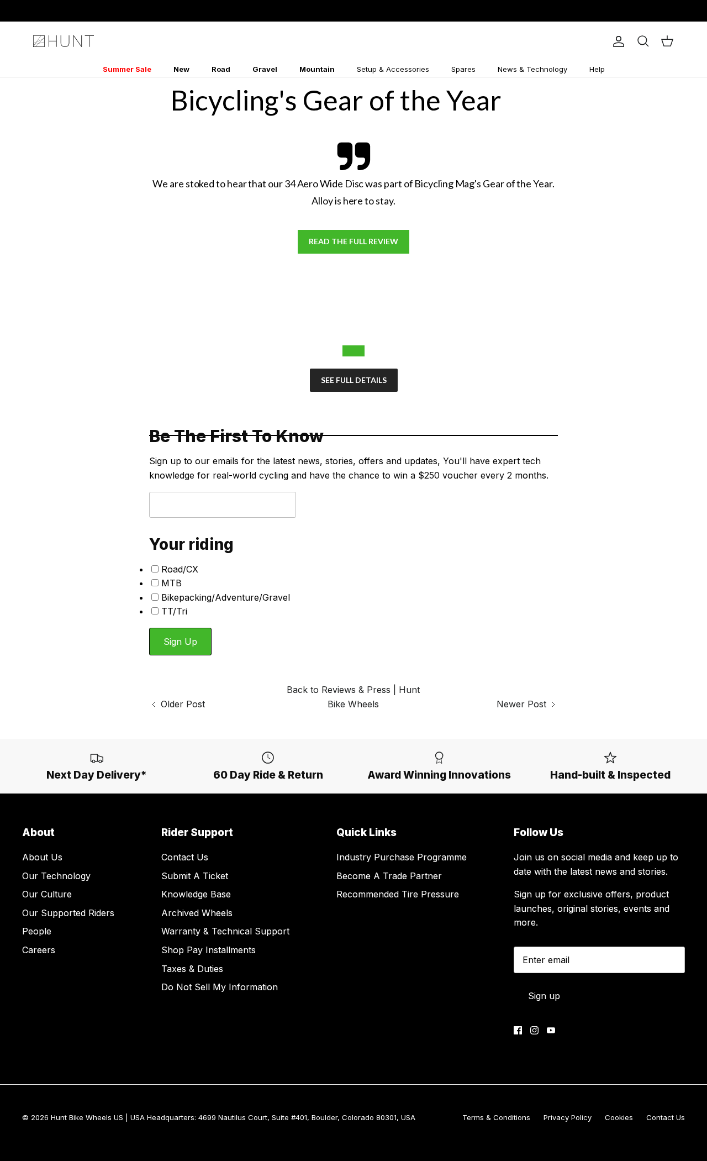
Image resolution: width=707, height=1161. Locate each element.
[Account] (616, 41)
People (36, 931)
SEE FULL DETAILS (354, 380)
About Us (42, 857)
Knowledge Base (196, 894)
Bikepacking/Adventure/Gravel (225, 597)
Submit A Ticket (194, 875)
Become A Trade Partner (389, 875)
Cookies (619, 1117)
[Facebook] (518, 1030)
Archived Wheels (197, 912)
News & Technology (532, 69)
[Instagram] (534, 1030)
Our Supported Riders (68, 912)
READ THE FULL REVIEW (353, 241)
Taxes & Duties (192, 968)
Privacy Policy (568, 1117)
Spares (463, 69)
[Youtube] (551, 1030)
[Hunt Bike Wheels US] (63, 41)
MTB (171, 583)
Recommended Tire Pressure (397, 894)
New (181, 69)
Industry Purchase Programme (401, 857)
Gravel (264, 69)
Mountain (317, 69)
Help (597, 69)
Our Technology (56, 875)
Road (221, 69)
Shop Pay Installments (208, 949)
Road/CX (179, 569)
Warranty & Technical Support (225, 931)
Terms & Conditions (496, 1117)
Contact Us (184, 857)
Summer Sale (127, 69)
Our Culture (47, 894)
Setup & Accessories (393, 69)
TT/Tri (174, 611)
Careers (38, 949)
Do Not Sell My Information (219, 986)
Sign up (544, 995)
